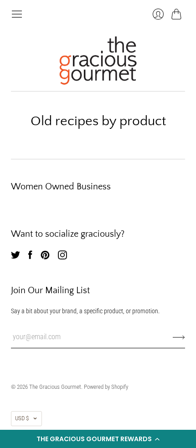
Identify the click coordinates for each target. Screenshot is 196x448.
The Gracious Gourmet (55, 386)
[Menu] (16, 14)
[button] (98, 439)
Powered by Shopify (106, 386)
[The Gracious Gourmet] (98, 61)
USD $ (22, 418)
